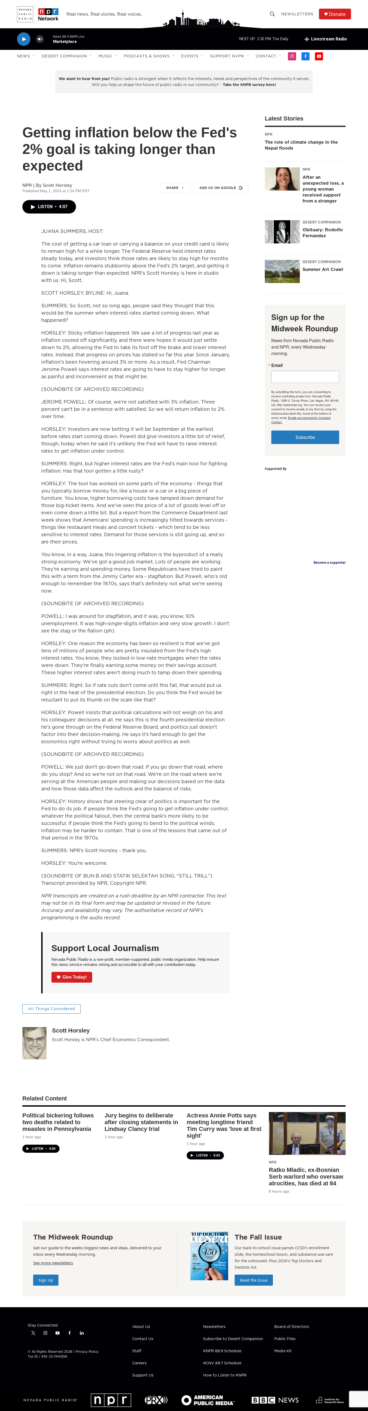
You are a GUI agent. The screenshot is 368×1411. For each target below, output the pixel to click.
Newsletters (297, 14)
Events (190, 56)
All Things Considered (51, 1008)
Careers (139, 1363)
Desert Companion (64, 56)
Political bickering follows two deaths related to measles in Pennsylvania (58, 1122)
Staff (136, 1351)
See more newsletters (53, 1262)
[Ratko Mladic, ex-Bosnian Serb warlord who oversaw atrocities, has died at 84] (307, 1133)
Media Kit (283, 1351)
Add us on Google (217, 187)
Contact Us (142, 1339)
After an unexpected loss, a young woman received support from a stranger (323, 189)
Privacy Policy (87, 1351)
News (23, 56)
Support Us (143, 1375)
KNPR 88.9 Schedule (222, 1351)
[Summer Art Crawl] (282, 271)
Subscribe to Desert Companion (233, 1339)
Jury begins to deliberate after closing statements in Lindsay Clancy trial (141, 1122)
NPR (268, 134)
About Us (141, 1327)
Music (105, 56)
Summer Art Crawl (323, 269)
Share (172, 187)
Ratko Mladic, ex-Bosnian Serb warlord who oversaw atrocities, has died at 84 (306, 1176)
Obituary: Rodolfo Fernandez (323, 233)
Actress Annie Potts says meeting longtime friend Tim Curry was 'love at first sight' (224, 1125)
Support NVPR (227, 56)
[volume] (39, 39)
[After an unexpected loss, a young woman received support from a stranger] (282, 179)
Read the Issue (254, 1280)
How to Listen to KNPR (225, 1375)
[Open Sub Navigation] (34, 56)
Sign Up (46, 1280)
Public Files (285, 1339)
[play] (23, 39)
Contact (266, 56)
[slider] (48, 39)
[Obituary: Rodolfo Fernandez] (282, 231)
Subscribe (305, 437)
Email (277, 365)
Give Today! (75, 977)
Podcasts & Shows (147, 56)
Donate (337, 14)
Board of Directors (291, 1327)
